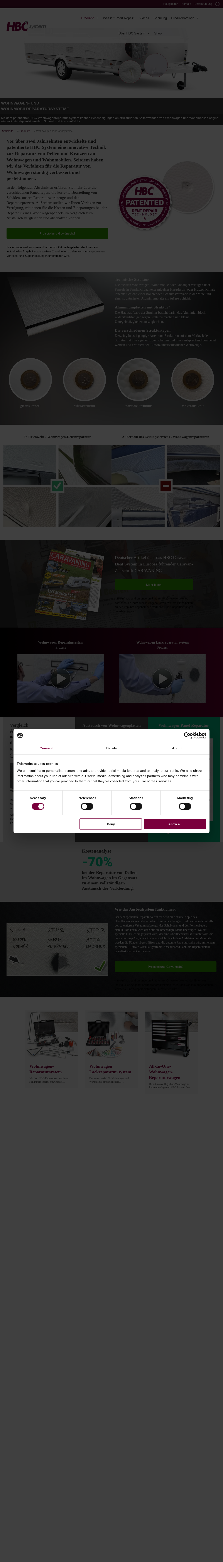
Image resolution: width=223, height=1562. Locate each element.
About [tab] (177, 748)
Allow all (174, 824)
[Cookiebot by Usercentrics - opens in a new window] (187, 735)
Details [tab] (111, 748)
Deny (111, 824)
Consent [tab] (46, 748)
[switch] (87, 806)
